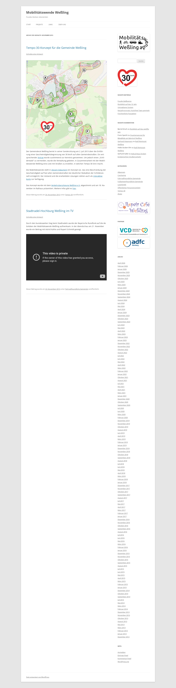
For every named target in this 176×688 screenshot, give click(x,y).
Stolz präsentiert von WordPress (37, 677)
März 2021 (121, 393)
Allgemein (121, 172)
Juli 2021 (121, 383)
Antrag (41, 157)
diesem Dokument (59, 170)
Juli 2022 (121, 356)
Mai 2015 (121, 575)
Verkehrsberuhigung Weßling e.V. (65, 185)
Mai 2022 (121, 362)
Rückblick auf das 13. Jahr (127, 104)
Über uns (62, 24)
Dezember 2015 (123, 553)
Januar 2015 (122, 587)
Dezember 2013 (123, 612)
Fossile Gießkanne (124, 101)
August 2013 (122, 621)
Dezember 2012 (123, 637)
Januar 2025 (122, 288)
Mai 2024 (121, 306)
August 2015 (122, 566)
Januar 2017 (122, 516)
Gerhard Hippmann (125, 141)
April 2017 (121, 507)
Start (28, 24)
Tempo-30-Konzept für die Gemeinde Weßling (56, 48)
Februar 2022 (123, 371)
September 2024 (124, 297)
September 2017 (124, 495)
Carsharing (122, 175)
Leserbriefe (122, 184)
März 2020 (121, 414)
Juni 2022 (121, 359)
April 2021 (121, 390)
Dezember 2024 (123, 291)
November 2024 (124, 294)
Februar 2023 (123, 337)
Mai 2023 (121, 328)
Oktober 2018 (123, 454)
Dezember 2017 (123, 485)
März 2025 (121, 284)
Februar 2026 (123, 266)
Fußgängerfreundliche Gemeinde (130, 181)
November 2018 (124, 451)
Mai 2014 (121, 603)
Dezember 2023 (123, 315)
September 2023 (124, 322)
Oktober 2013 (123, 618)
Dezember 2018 (123, 448)
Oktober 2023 (123, 318)
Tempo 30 (69, 194)
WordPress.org (123, 661)
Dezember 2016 (123, 519)
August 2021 (122, 380)
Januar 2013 (122, 634)
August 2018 (122, 461)
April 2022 (121, 365)
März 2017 (121, 510)
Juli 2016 (121, 535)
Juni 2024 (121, 303)
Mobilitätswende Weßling (47, 12)
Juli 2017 (121, 501)
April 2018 (121, 473)
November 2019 (124, 424)
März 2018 (121, 476)
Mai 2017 (121, 504)
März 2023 (121, 334)
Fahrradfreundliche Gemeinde (76, 289)
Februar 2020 (123, 417)
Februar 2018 (123, 479)
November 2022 (124, 346)
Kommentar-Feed (124, 658)
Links (51, 24)
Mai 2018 (121, 470)
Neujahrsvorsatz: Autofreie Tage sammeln (134, 110)
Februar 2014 (123, 609)
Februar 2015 (123, 584)
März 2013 (121, 627)
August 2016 (122, 532)
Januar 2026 (122, 269)
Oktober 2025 (123, 278)
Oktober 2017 (123, 492)
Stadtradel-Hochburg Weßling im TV (49, 211)
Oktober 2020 (123, 402)
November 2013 (124, 615)
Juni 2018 (121, 467)
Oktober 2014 (123, 593)
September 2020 (124, 405)
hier (74, 188)
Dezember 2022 (123, 343)
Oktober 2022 (123, 349)
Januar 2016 (122, 550)
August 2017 (122, 498)
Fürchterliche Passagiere (127, 113)
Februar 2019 (123, 442)
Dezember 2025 (123, 272)
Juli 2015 (121, 569)
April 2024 (121, 309)
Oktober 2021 (123, 377)
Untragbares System (125, 107)
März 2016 (121, 544)
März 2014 (121, 606)
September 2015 (124, 563)
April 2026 (121, 263)
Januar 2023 (122, 340)
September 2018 (124, 458)
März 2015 (121, 581)
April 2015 (121, 578)
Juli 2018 (121, 464)
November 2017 (124, 488)
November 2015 (124, 556)
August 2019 (122, 430)
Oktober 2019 (123, 427)
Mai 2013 (121, 624)
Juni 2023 (121, 325)
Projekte (39, 24)
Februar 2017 (123, 513)
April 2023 (121, 331)
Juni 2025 (121, 281)
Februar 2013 (123, 631)
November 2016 (124, 522)
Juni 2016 (121, 538)
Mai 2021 (121, 386)
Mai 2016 (121, 541)
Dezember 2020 (123, 399)
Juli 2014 (121, 600)
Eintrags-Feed (123, 655)
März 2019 (121, 439)
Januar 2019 (122, 445)
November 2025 (124, 275)
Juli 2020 (121, 408)
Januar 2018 (122, 482)
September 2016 (124, 529)
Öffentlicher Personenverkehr (129, 188)
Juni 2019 (121, 433)
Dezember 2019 (123, 420)
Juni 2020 (121, 411)
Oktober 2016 (123, 525)
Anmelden (121, 652)
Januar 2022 (122, 374)
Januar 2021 (122, 396)
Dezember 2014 (123, 590)
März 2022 (121, 368)
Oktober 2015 (123, 559)
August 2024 (122, 300)
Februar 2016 (123, 547)
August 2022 (122, 352)
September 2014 (124, 597)
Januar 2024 (122, 312)
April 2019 (121, 436)
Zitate (120, 194)
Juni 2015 (121, 572)
